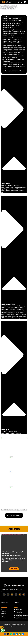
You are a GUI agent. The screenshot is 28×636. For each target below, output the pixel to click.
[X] (8, 634)
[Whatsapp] (4, 594)
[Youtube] (20, 594)
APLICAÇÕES (5, 184)
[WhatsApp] (11, 634)
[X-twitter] (16, 594)
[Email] (20, 634)
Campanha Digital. (16, 624)
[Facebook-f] (8, 594)
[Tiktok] (23, 594)
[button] (3, 2)
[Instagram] (12, 594)
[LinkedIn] (17, 634)
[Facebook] (5, 634)
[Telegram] (14, 634)
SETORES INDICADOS (8, 304)
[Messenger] (23, 634)
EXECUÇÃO (5, 430)
